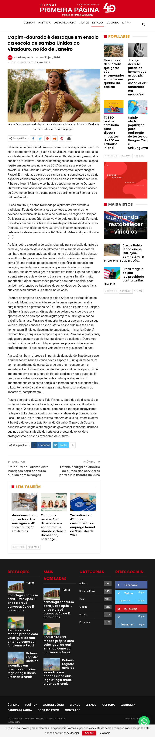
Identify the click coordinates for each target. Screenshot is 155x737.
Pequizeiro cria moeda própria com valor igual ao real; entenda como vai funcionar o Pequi (23, 637)
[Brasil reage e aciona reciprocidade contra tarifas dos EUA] (112, 273)
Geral (82, 599)
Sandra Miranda (20, 710)
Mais (125, 22)
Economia (84, 622)
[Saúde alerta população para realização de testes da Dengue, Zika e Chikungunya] (138, 107)
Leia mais (104, 733)
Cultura (112, 22)
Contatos (72, 710)
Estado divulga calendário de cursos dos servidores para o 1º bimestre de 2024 (79, 471)
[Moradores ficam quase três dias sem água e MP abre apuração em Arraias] (24, 502)
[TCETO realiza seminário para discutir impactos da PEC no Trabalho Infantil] (113, 107)
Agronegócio (64, 22)
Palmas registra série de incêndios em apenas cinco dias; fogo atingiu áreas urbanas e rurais (23, 665)
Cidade (84, 22)
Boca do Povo (87, 591)
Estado (97, 22)
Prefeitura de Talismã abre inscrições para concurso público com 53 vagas (28, 471)
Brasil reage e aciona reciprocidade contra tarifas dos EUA (124, 276)
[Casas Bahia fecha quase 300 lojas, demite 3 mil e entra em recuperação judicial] (112, 250)
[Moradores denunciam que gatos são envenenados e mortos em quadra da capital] (113, 49)
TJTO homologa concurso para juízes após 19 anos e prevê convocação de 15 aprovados (23, 596)
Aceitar (89, 733)
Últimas (29, 22)
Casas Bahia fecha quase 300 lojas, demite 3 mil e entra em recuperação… (124, 253)
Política (44, 22)
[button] (144, 722)
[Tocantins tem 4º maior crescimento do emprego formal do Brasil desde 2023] (83, 502)
